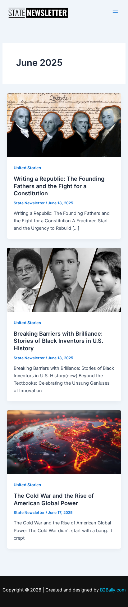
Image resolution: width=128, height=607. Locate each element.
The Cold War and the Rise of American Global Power (54, 499)
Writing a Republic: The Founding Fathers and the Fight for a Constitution (59, 186)
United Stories (27, 167)
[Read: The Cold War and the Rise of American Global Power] (64, 442)
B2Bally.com (113, 590)
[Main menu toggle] (115, 12)
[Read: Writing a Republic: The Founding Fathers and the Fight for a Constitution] (64, 125)
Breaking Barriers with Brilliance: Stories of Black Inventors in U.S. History (58, 340)
